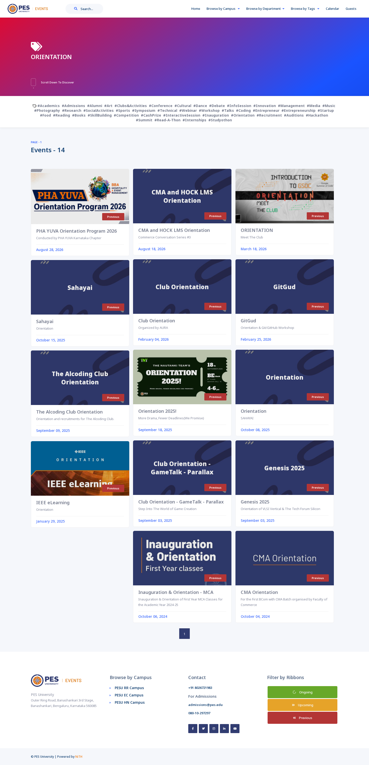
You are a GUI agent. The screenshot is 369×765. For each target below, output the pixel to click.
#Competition (126, 115)
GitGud (248, 321)
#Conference (160, 105)
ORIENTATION (257, 230)
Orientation (253, 411)
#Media (313, 105)
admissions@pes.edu (205, 704)
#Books (79, 115)
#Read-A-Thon (167, 120)
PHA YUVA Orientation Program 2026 (76, 231)
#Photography (47, 110)
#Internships (194, 120)
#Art (108, 105)
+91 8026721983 (200, 687)
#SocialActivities (98, 110)
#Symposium (143, 110)
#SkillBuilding (100, 115)
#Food (45, 115)
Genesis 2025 (255, 502)
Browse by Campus (221, 8)
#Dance (200, 105)
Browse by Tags (303, 8)
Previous (305, 718)
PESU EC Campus (129, 695)
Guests (351, 8)
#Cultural (182, 105)
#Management (291, 105)
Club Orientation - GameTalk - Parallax (181, 502)
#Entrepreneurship (298, 110)
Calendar (332, 8)
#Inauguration (215, 115)
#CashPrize (151, 115)
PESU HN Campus (130, 702)
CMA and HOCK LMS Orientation (174, 230)
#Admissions (73, 105)
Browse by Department (263, 8)
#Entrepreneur (266, 110)
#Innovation (264, 105)
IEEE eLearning (53, 502)
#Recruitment (269, 115)
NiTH (78, 756)
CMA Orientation (259, 592)
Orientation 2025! (157, 411)
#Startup (326, 110)
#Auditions (294, 115)
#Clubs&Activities (130, 105)
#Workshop (209, 110)
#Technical (167, 110)
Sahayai (44, 321)
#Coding (243, 110)
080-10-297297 (199, 713)
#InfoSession (239, 105)
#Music (328, 105)
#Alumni (94, 105)
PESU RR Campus (129, 687)
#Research (71, 110)
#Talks (228, 110)
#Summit (144, 120)
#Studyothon (220, 120)
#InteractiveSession (181, 115)
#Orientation (243, 115)
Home (195, 8)
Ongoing (305, 692)
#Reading (61, 115)
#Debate (217, 105)
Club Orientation (156, 321)
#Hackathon (317, 115)
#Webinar (188, 110)
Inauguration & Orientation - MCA (175, 592)
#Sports (123, 110)
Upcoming (305, 705)
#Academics (48, 105)
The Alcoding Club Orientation (69, 412)
